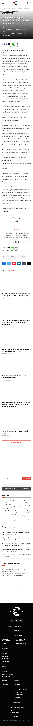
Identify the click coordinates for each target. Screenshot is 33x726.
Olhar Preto (18, 692)
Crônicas (5, 684)
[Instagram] (13, 242)
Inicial (10, 626)
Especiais (13, 701)
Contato (16, 716)
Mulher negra (6, 640)
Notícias (5, 639)
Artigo (4, 682)
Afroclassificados (20, 682)
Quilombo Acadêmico (17, 707)
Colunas (16, 680)
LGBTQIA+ (5, 671)
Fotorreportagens (22, 646)
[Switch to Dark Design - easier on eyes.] (27, 3)
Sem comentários (24, 33)
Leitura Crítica (7, 687)
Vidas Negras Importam (18, 705)
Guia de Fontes (18, 635)
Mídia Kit (16, 633)
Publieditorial (7, 676)
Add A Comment (16, 442)
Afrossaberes (21, 639)
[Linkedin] (16, 242)
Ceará (4, 664)
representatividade (22, 256)
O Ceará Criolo (19, 626)
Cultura (5, 656)
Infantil (5, 643)
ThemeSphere (26, 720)
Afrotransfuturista (21, 689)
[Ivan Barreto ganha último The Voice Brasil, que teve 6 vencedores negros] (16, 338)
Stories (6, 701)
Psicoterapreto (19, 694)
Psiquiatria (12, 256)
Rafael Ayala (11, 29)
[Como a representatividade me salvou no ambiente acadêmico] (16, 365)
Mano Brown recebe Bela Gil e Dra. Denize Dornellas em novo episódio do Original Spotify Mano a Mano (16, 404)
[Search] (30, 3)
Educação (5, 661)
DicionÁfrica (20, 640)
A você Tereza (15, 702)
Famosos (5, 658)
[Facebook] (18, 242)
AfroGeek (17, 684)
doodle (5, 256)
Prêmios (16, 630)
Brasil (4, 666)
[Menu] (3, 3)
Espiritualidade (7, 674)
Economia (5, 648)
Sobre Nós (17, 628)
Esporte (5, 653)
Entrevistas (14, 712)
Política (5, 646)
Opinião (4, 680)
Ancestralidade (7, 13)
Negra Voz (17, 697)
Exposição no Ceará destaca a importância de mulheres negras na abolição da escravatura (16, 322)
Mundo (4, 669)
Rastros (16, 687)
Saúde (4, 651)
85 (11, 710)
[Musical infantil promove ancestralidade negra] (16, 420)
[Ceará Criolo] (16, 3)
